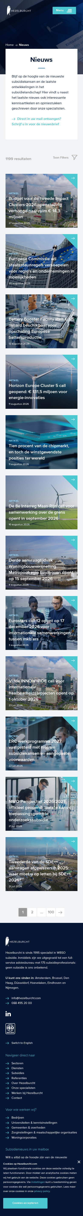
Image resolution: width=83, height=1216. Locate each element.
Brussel (57, 978)
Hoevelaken (38, 983)
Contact (16, 1098)
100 (51, 912)
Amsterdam (43, 978)
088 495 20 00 (21, 1003)
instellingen (38, 1182)
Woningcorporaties (24, 1137)
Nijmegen (12, 988)
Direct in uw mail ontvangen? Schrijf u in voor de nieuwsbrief (36, 121)
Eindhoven (54, 983)
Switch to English (22, 1043)
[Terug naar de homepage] (19, 14)
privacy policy (42, 1191)
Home (10, 45)
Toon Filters (61, 157)
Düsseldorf (21, 983)
